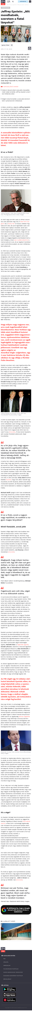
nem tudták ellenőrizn (21, 240)
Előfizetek (23, 1)
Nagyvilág (5, 7)
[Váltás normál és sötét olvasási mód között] (13, 2)
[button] (30, 4)
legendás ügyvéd (22, 644)
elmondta (12, 432)
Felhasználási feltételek (10, 968)
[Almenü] (8, 1)
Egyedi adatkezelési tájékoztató (13, 972)
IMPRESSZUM (6, 965)
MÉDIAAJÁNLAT (7, 979)
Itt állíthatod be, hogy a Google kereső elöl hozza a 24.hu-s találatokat (18, 910)
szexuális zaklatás (24, 4)
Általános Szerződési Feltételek (13, 975)
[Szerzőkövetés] (11, 45)
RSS (4, 958)
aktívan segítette (24, 716)
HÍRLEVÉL (5, 962)
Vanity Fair (11, 223)
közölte (8, 479)
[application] (16, 931)
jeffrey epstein (12, 4)
